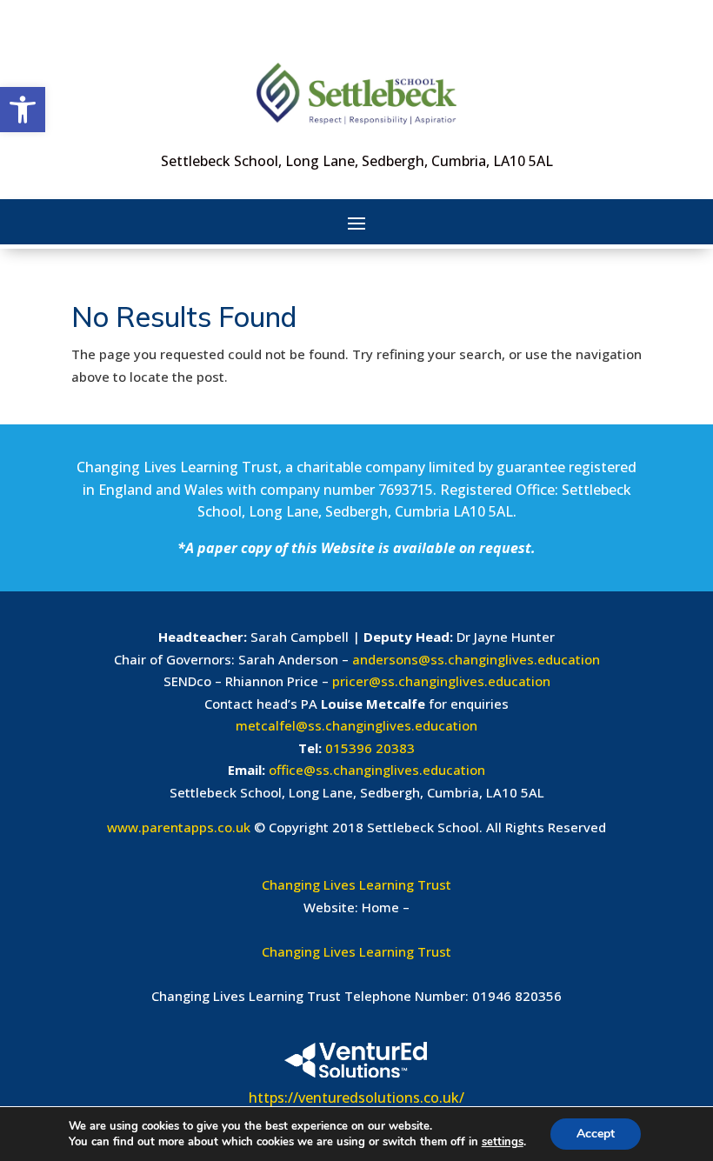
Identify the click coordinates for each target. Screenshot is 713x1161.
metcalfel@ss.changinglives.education (356, 725)
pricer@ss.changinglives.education (441, 681)
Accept (595, 1133)
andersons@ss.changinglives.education (476, 659)
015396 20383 (370, 748)
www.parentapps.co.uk (178, 827)
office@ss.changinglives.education (377, 769)
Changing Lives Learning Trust (356, 884)
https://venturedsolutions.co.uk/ (356, 1097)
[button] (22, 109)
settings (502, 1142)
